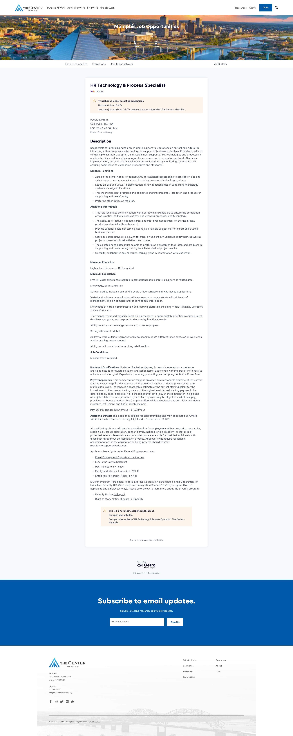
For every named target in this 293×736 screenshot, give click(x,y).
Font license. (95, 722)
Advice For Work (76, 7)
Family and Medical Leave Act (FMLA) (117, 471)
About (252, 7)
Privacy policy (139, 573)
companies (76, 64)
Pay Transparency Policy (109, 466)
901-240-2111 (54, 690)
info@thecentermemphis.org (60, 693)
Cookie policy (154, 573)
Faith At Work (189, 660)
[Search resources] (276, 7)
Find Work (92, 7)
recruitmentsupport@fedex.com (108, 445)
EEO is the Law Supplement (111, 461)
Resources (241, 7)
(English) (125, 498)
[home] (28, 7)
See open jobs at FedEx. (110, 105)
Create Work (107, 7)
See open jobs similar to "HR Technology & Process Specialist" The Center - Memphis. (141, 109)
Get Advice (188, 666)
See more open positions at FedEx (146, 540)
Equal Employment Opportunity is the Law (119, 457)
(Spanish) (138, 498)
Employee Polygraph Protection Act (116, 475)
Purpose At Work (56, 7)
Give (266, 7)
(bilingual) (119, 494)
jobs (99, 64)
